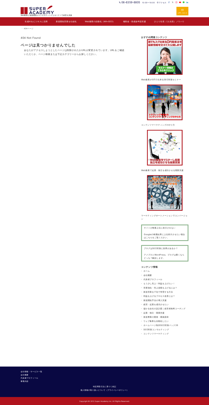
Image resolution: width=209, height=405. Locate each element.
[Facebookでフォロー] (169, 2)
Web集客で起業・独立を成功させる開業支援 (162, 170)
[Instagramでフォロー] (176, 2)
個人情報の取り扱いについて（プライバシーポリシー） (104, 390)
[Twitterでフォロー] (173, 2)
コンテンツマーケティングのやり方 (158, 125)
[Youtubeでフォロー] (180, 2)
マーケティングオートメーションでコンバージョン (164, 217)
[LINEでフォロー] (184, 2)
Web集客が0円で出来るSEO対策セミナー (161, 79)
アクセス (162, 3)
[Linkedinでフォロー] (187, 2)
